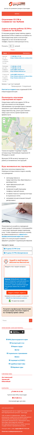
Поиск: (13, 50)
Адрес (5, 53)
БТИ (17, 350)
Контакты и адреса (9, 89)
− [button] (4, 122)
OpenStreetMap (24, 149)
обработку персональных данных (16, 298)
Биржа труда (17, 346)
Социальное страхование (17, 353)
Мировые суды (17, 367)
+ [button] (4, 119)
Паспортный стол (17, 343)
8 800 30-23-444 (18, 391)
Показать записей (11, 46)
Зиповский (5, 379)
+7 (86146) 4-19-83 (15, 66)
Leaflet (17, 149)
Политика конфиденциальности (12, 431)
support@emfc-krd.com (22, 428)
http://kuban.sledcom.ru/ (18, 71)
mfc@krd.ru (18, 398)
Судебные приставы (17, 364)
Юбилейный (6, 381)
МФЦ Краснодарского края (17, 339)
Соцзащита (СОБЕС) (17, 360)
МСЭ (17, 357)
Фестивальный (7, 377)
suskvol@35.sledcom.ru (17, 69)
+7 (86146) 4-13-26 (15, 56)
